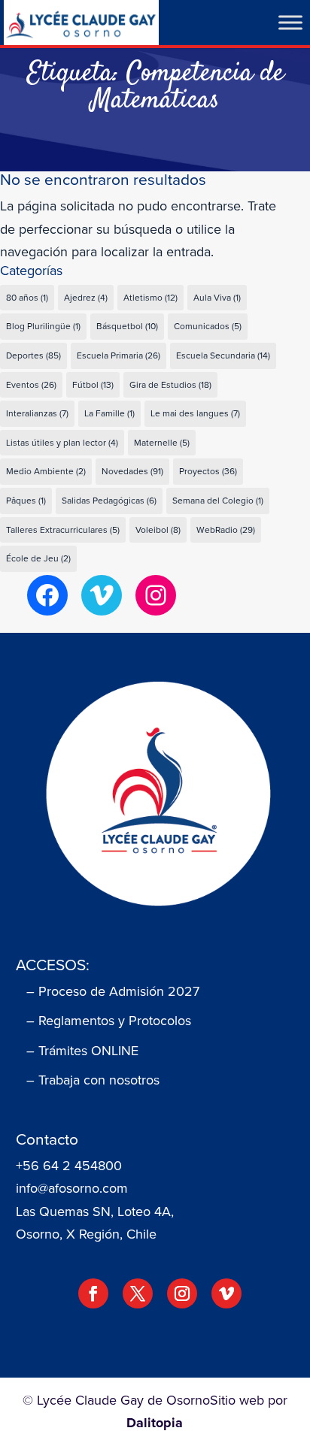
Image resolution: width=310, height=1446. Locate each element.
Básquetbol (127, 326)
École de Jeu (38, 558)
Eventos (31, 385)
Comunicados (208, 326)
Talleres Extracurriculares (63, 530)
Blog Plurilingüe (43, 326)
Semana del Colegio (217, 500)
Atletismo (150, 297)
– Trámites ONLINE (82, 1050)
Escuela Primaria (118, 355)
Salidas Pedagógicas (109, 500)
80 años (27, 297)
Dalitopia (154, 1422)
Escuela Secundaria (223, 355)
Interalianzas (37, 413)
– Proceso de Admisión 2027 (112, 991)
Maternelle (162, 442)
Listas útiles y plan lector (62, 442)
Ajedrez (86, 297)
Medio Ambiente (46, 471)
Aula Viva (217, 297)
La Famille (109, 413)
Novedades (132, 471)
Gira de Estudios (170, 385)
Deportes (33, 355)
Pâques (26, 500)
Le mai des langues (195, 413)
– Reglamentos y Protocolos (108, 1020)
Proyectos (208, 471)
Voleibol (158, 530)
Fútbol (93, 385)
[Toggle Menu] (290, 22)
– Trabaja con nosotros (93, 1080)
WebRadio (225, 530)
